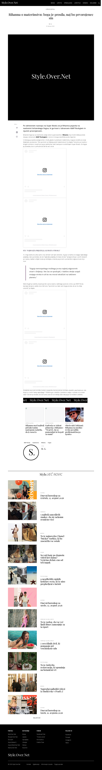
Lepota (59, 3)
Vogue (49, 442)
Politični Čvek (40, 742)
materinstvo (36, 442)
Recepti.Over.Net (13, 737)
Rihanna (43, 442)
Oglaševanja (36, 764)
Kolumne (93, 3)
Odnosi (85, 3)
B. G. (50, 24)
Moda (53, 3)
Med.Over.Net (12, 734)
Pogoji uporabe (58, 764)
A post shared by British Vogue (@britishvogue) (45, 195)
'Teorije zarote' (41, 737)
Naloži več (36, 718)
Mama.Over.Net (12, 748)
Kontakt (29, 764)
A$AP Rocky (27, 442)
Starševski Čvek (41, 734)
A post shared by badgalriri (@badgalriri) (45, 337)
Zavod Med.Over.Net (14, 745)
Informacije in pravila (46, 764)
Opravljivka (68, 3)
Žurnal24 (10, 739)
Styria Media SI (12, 742)
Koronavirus (40, 739)
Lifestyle (77, 3)
